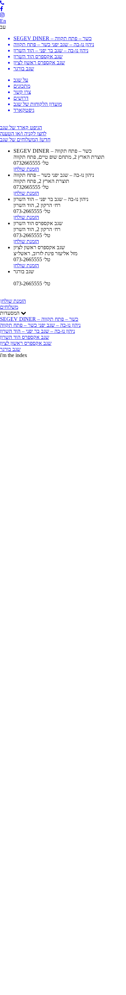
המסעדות (40, 331)
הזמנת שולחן (13, 301)
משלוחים (9, 307)
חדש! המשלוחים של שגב (25, 139)
